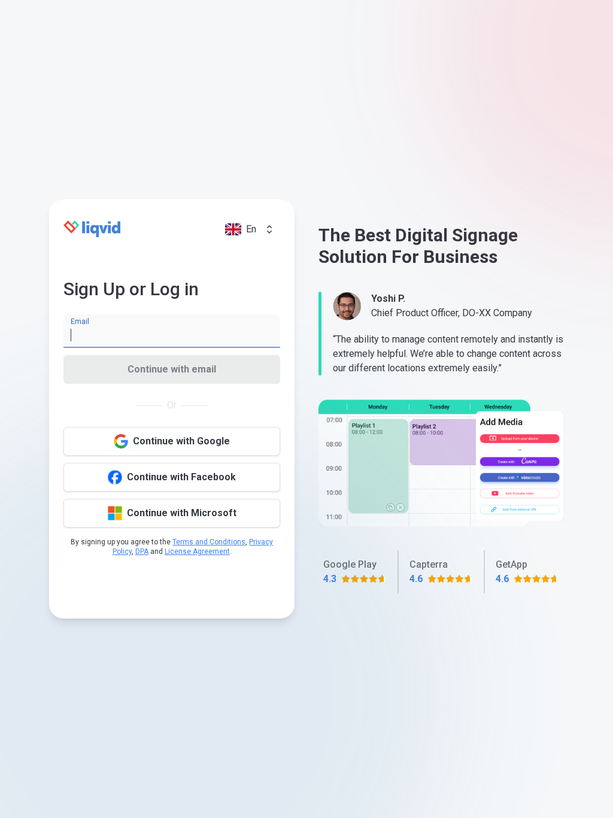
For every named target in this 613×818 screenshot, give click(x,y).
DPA (141, 551)
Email (80, 321)
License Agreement (197, 551)
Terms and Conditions (208, 542)
